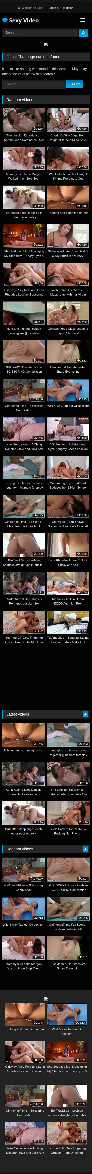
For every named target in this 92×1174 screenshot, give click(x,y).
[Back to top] (78, 1161)
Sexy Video (23, 20)
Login (52, 7)
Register (67, 7)
